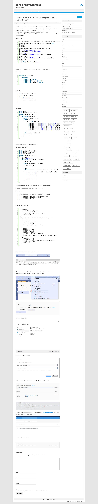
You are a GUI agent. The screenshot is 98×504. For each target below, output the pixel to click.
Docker (21, 437)
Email (17, 477)
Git (62, 65)
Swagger (64, 95)
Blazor (63, 50)
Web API (64, 106)
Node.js (63, 84)
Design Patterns (65, 58)
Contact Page (65, 180)
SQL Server (64, 93)
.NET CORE (74, 110)
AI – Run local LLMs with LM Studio (68, 32)
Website (17, 483)
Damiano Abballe (20, 23)
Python (63, 86)
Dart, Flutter (64, 56)
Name (17, 472)
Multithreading (65, 80)
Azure (63, 48)
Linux (63, 71)
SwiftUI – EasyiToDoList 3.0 (67, 28)
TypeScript (64, 99)
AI (62, 41)
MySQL (63, 82)
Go (62, 67)
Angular (63, 43)
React (63, 89)
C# (62, 52)
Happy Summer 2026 (66, 26)
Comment (18, 457)
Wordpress (81, 501)
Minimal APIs (67, 140)
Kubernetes (64, 69)
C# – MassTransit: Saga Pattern (68, 24)
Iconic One (69, 501)
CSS (63, 54)
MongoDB (64, 78)
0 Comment (57, 23)
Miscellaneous (65, 76)
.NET (63, 39)
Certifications (65, 177)
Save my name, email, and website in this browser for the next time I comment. (32, 490)
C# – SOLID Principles (53, 445)
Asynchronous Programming (67, 45)
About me (64, 175)
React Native (64, 91)
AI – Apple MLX (65, 30)
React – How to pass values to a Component (26, 445)
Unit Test (64, 104)
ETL (63, 63)
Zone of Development (28, 4)
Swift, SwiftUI (64, 97)
